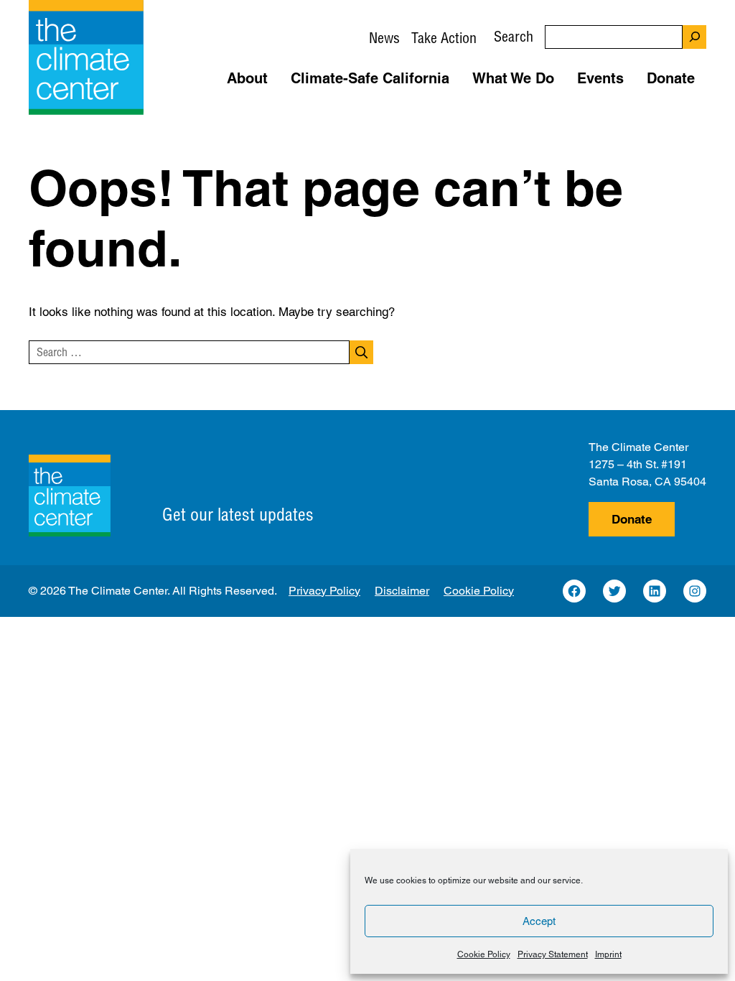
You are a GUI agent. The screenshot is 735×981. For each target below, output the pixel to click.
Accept (539, 921)
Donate (632, 519)
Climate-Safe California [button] (370, 78)
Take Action (444, 38)
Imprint (608, 954)
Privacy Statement (553, 954)
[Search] (694, 37)
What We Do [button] (513, 78)
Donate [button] (671, 78)
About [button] (247, 78)
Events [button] (600, 78)
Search (513, 36)
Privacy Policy (324, 591)
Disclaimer (402, 591)
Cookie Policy (483, 954)
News (384, 38)
